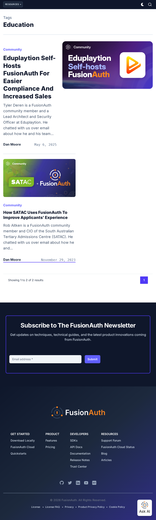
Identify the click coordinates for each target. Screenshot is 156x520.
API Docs (76, 447)
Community (12, 49)
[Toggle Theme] (142, 4)
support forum (111, 440)
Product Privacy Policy (91, 506)
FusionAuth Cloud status (118, 447)
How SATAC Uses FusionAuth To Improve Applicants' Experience (35, 215)
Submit (93, 359)
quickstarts (18, 453)
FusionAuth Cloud (23, 447)
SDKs (74, 440)
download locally (23, 440)
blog (104, 453)
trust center (78, 466)
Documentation (80, 453)
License (36, 506)
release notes (80, 460)
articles (106, 460)
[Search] (150, 4)
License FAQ (52, 506)
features (51, 440)
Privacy (69, 506)
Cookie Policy (117, 506)
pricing (50, 447)
